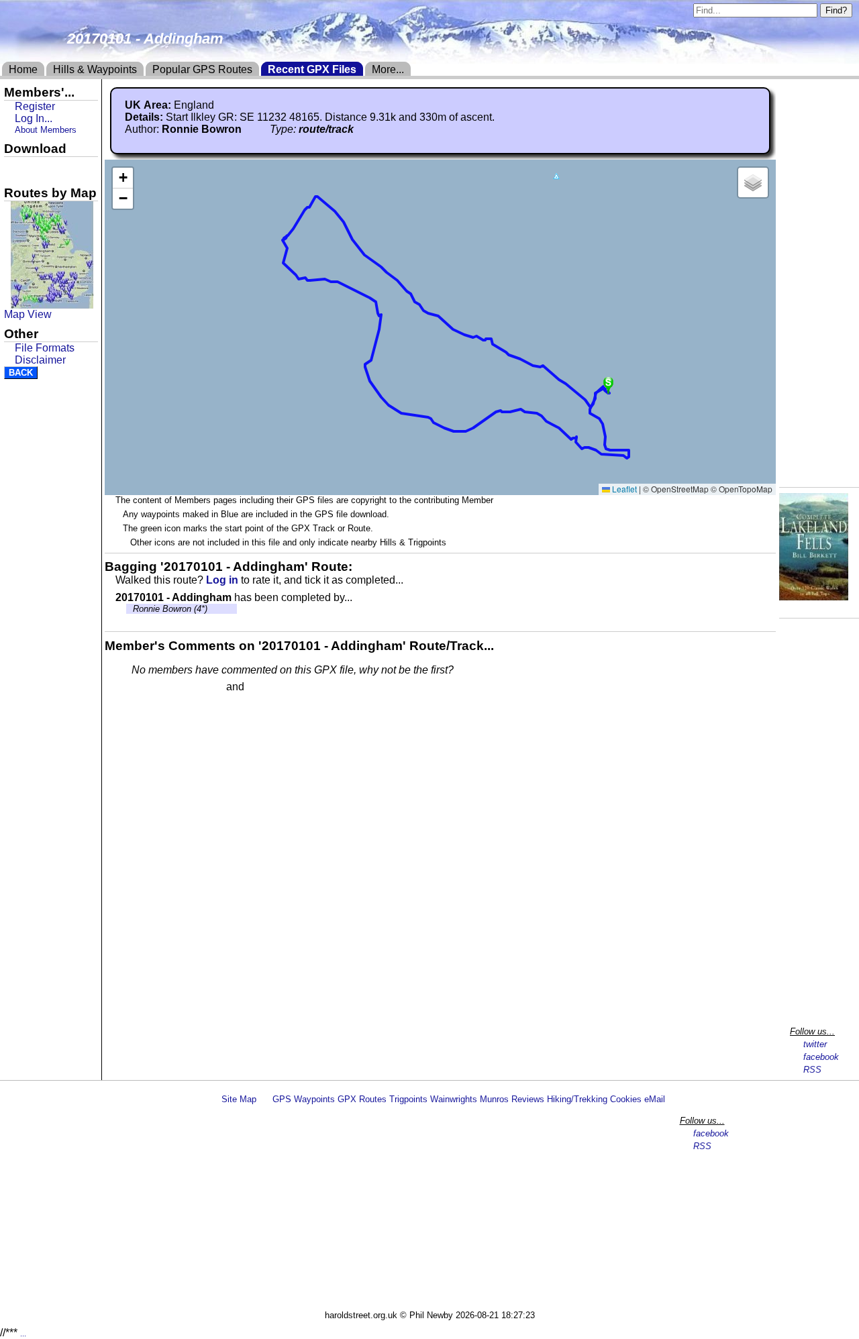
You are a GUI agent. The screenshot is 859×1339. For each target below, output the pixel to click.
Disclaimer (40, 360)
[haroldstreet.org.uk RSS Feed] (264, 1099)
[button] (556, 176)
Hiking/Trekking (577, 1099)
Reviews (527, 1099)
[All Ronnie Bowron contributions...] (249, 129)
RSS (812, 1070)
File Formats (44, 348)
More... (388, 69)
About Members (46, 130)
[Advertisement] (435, 1209)
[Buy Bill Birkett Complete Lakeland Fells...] (813, 596)
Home (23, 69)
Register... (164, 687)
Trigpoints (408, 1099)
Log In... (274, 687)
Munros (494, 1099)
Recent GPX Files (312, 69)
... (23, 1334)
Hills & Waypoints (95, 69)
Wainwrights (453, 1099)
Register (35, 106)
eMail (654, 1099)
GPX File (28, 168)
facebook (821, 1057)
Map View (28, 314)
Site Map (238, 1099)
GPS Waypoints (303, 1099)
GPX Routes (362, 1099)
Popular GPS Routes (202, 69)
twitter (815, 1044)
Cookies (626, 1099)
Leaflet (623, 488)
